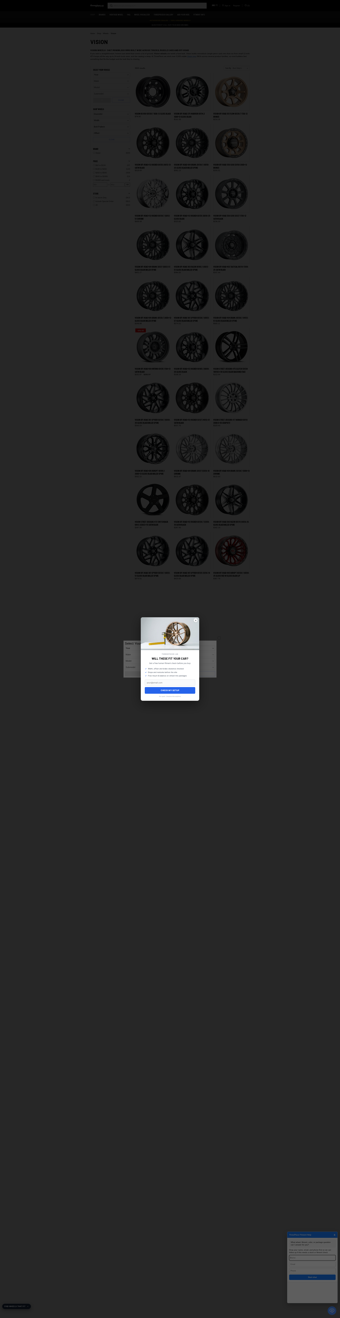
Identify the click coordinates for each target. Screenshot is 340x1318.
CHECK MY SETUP (170, 690)
